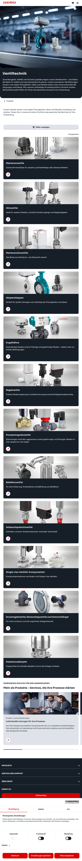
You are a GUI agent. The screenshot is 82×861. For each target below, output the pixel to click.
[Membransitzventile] (8, 264)
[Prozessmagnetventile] (8, 449)
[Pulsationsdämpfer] (8, 673)
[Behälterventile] (8, 494)
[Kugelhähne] (8, 356)
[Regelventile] (8, 401)
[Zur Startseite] (9, 2)
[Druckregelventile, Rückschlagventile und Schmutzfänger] (8, 628)
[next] (78, 714)
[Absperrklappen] (8, 309)
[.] (8, 740)
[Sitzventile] (8, 219)
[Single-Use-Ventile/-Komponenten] (8, 583)
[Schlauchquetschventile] (8, 538)
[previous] (4, 714)
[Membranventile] (8, 174)
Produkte (9, 101)
